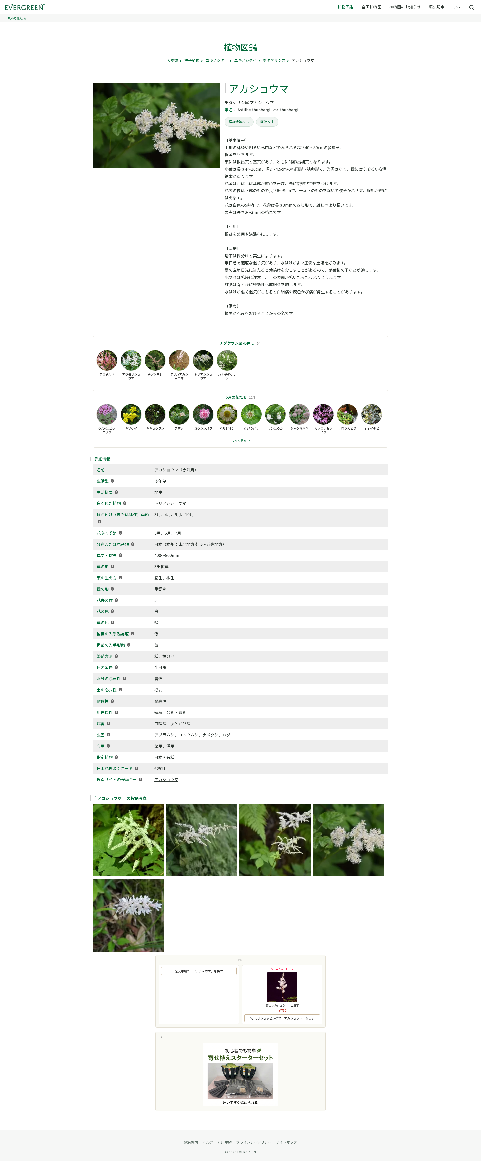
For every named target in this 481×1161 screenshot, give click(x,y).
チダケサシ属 (274, 60)
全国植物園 (371, 6)
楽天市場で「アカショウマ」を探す (199, 971)
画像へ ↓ (267, 121)
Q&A (457, 6)
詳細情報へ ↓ (239, 121)
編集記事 (437, 6)
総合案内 (191, 1142)
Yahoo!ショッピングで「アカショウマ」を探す (282, 1018)
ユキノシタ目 (217, 60)
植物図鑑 (345, 6)
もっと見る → (240, 440)
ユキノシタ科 (245, 60)
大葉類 (172, 60)
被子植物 (191, 60)
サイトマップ (286, 1142)
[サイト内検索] (472, 7)
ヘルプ (208, 1142)
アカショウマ (166, 779)
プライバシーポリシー (253, 1142)
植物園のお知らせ (405, 6)
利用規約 (225, 1142)
